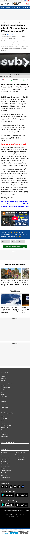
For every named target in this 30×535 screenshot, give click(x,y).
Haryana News (5, 457)
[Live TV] (27, 4)
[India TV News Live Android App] (7, 495)
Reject (24, 533)
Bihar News (4, 452)
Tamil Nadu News (5, 466)
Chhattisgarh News (6, 470)
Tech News (4, 429)
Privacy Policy (23, 514)
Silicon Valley (6, 242)
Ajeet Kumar (10, 34)
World (18, 7)
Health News (4, 436)
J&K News (4, 475)
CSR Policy (11, 516)
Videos (8, 7)
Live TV (3, 392)
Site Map (6, 514)
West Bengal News (20, 459)
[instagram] (10, 486)
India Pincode (4, 407)
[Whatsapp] (24, 80)
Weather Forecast (5, 405)
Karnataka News (5, 477)
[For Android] (7, 505)
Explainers (4, 432)
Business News (5, 434)
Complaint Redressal (6, 383)
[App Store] (21, 495)
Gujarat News (4, 472)
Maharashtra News (20, 452)
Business (7, 22)
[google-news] (22, 486)
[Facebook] (2, 486)
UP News (3, 468)
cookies (6, 533)
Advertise (3, 380)
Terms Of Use (13, 514)
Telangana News (19, 457)
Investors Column (5, 387)
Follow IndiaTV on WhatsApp (13, 246)
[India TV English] (16, 3)
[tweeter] (6, 486)
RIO (17, 516)
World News (4, 418)
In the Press (4, 385)
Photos (3, 420)
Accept (14, 533)
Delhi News (4, 454)
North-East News (5, 463)
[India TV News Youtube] (28, 0)
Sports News (4, 427)
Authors (3, 394)
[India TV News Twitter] (27, 0)
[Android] (23, 0)
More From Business (15, 264)
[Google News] (5, 79)
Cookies (4, 529)
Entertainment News (6, 425)
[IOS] (21, 0)
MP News (3, 461)
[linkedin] (18, 486)
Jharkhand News (5, 459)
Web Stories (4, 396)
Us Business (20, 242)
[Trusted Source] (14, 79)
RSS (21, 516)
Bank (13, 242)
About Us (3, 378)
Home (2, 7)
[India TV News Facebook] (25, 0)
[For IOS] (21, 505)
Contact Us (4, 376)
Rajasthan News (19, 454)
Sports (24, 7)
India (13, 7)
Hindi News (4, 389)
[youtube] (14, 486)
